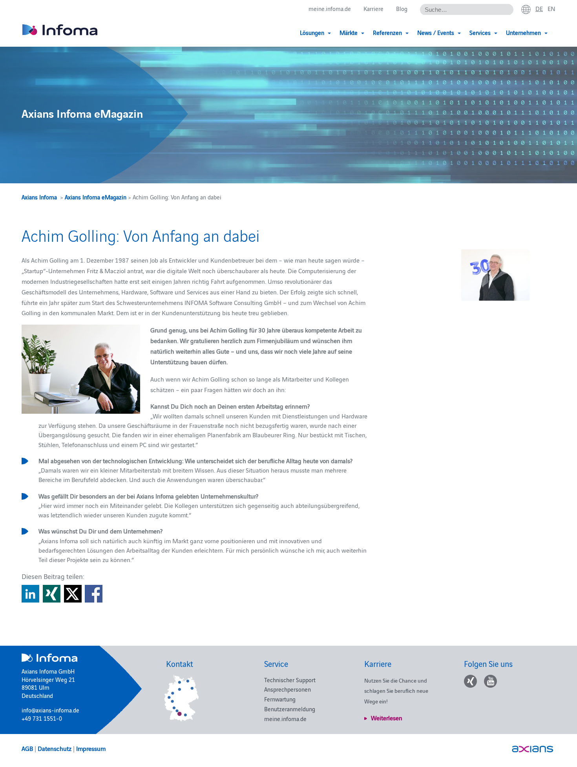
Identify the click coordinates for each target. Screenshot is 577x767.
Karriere (373, 8)
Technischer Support (290, 680)
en (551, 8)
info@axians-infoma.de (50, 710)
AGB (27, 748)
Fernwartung (280, 699)
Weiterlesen (386, 717)
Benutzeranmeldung (289, 709)
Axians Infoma (39, 197)
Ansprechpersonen (287, 689)
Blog (401, 8)
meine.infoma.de (330, 8)
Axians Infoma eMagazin (95, 197)
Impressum (91, 748)
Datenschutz (54, 748)
